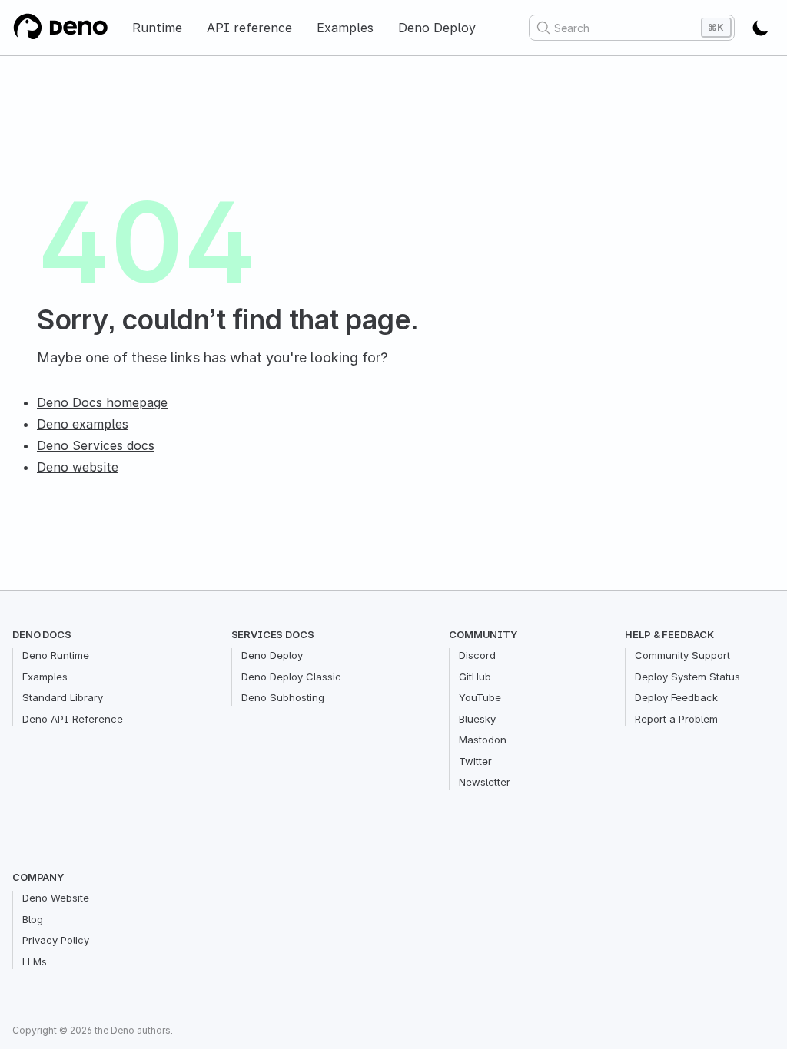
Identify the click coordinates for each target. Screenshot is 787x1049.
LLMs (34, 961)
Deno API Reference (72, 719)
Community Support (682, 655)
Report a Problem (676, 719)
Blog (32, 919)
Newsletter (484, 782)
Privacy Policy (55, 940)
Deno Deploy (437, 27)
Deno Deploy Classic (291, 676)
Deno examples (82, 424)
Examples (345, 27)
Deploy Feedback (676, 697)
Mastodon (482, 739)
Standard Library (62, 697)
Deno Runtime (55, 655)
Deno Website (55, 898)
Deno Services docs (95, 445)
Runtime (157, 27)
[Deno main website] (60, 27)
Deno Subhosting (282, 697)
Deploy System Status (687, 676)
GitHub (475, 676)
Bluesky (477, 719)
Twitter (475, 761)
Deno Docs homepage (102, 402)
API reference (249, 27)
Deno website (77, 467)
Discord (477, 655)
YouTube (480, 697)
